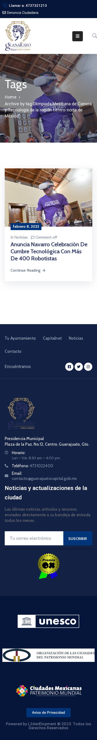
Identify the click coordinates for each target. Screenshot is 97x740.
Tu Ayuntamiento (20, 338)
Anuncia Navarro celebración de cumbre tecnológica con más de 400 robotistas (49, 251)
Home (10, 97)
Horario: (18, 452)
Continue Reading (25, 270)
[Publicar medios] (48, 197)
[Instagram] (88, 367)
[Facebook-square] (69, 367)
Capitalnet (52, 338)
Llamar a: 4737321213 (28, 6)
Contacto (13, 351)
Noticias (21, 237)
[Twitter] (79, 367)
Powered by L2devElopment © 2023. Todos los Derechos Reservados (48, 725)
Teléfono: (32, 465)
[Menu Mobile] (77, 36)
